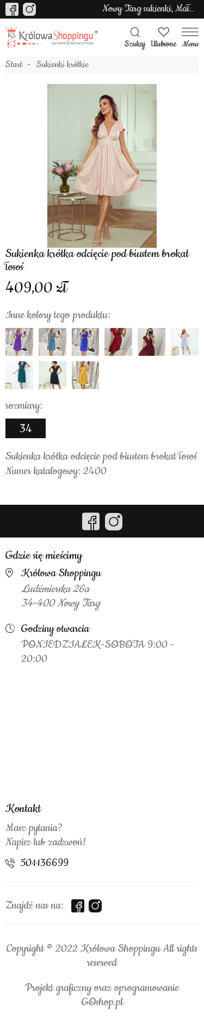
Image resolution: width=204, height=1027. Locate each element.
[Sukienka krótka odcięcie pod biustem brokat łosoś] (102, 166)
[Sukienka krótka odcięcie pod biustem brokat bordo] (151, 342)
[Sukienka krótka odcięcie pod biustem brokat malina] (118, 342)
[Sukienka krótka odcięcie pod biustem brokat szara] (185, 342)
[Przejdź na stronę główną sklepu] (51, 38)
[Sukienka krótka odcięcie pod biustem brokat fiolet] (86, 342)
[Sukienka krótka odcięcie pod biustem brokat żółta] (86, 375)
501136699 (45, 863)
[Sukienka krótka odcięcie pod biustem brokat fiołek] (19, 342)
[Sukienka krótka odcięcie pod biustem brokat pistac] (52, 342)
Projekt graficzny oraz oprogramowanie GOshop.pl (102, 995)
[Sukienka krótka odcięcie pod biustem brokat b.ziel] (52, 375)
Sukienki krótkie (62, 64)
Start (13, 64)
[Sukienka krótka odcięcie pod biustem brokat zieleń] (19, 375)
